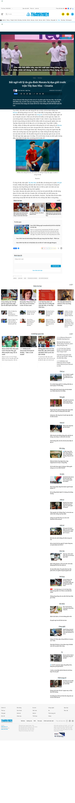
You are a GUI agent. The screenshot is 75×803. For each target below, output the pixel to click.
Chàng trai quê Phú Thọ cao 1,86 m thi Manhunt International (59, 518)
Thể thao (48, 20)
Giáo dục (33, 20)
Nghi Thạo (27, 90)
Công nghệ (53, 20)
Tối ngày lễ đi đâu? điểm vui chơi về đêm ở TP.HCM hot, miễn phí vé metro (68, 530)
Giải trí (44, 20)
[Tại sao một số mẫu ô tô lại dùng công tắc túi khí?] (56, 658)
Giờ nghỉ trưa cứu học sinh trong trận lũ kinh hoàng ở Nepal (68, 401)
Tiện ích (32, 8)
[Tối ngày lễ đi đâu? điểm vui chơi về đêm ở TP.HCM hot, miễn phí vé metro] (56, 531)
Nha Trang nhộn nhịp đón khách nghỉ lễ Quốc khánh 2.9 (61, 487)
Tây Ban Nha (32, 182)
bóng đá (39, 115)
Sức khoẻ (19, 710)
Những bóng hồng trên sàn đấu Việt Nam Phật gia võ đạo (61, 597)
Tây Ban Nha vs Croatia (32, 278)
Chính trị (4, 20)
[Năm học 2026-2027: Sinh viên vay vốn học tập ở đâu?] (56, 557)
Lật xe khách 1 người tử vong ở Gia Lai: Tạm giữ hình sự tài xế (68, 376)
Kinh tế (15, 20)
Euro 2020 (20, 278)
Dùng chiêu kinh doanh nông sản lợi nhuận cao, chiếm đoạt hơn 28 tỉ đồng (61, 390)
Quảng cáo (29, 721)
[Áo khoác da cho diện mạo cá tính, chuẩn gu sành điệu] (56, 683)
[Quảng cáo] (63, 14)
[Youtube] (66, 8)
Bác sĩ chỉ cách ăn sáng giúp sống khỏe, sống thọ (68, 608)
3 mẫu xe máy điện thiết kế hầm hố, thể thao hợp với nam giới (61, 671)
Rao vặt (66, 710)
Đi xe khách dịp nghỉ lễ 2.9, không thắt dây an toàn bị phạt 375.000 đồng (61, 384)
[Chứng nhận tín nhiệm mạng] (59, 735)
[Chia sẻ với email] (30, 94)
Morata (15, 112)
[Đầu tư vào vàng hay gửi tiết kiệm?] (56, 428)
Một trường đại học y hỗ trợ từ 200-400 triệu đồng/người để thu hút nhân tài (61, 564)
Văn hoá (35, 710)
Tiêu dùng (63, 20)
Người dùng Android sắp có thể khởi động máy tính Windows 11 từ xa (68, 631)
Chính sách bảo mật (48, 721)
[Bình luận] (37, 94)
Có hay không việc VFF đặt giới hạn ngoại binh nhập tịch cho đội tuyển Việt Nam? (68, 582)
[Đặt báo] (67, 14)
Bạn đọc (66, 707)
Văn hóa (40, 20)
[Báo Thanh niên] (6, 720)
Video (59, 20)
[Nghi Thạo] (16, 90)
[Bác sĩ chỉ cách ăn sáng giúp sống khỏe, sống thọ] (56, 609)
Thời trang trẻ (68, 20)
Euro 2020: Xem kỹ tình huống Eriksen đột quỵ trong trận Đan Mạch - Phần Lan (37, 238)
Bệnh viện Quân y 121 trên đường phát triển (61, 616)
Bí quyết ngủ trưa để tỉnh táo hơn (58, 620)
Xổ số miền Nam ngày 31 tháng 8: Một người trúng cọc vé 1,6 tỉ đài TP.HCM (61, 467)
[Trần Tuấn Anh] (14, 90)
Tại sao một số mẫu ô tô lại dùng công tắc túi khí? (68, 656)
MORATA (14, 278)
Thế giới (12, 20)
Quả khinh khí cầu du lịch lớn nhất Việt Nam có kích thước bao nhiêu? (68, 479)
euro (25, 278)
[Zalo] (73, 8)
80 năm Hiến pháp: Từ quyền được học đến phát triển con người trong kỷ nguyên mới (60, 569)
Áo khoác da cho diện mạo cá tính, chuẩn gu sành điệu (68, 682)
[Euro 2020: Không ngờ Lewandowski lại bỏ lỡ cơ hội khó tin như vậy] (21, 229)
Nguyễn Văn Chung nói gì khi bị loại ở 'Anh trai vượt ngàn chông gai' (68, 505)
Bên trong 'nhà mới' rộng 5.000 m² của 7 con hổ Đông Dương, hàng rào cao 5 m (68, 454)
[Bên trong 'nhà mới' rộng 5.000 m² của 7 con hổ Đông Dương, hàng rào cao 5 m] (56, 454)
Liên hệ (37, 8)
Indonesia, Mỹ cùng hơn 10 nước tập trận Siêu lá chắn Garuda (61, 415)
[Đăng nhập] (72, 14)
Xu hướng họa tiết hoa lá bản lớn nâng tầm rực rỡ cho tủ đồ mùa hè (61, 696)
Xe (56, 20)
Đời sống (20, 20)
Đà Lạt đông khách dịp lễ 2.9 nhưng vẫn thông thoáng (61, 492)
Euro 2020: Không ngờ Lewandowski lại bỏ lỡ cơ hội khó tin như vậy (45, 226)
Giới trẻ (28, 20)
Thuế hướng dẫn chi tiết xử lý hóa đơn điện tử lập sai (61, 441)
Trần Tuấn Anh (21, 90)
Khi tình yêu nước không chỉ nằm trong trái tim (61, 538)
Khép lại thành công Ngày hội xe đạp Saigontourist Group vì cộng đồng (59, 461)
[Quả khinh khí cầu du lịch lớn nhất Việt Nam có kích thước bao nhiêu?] (56, 480)
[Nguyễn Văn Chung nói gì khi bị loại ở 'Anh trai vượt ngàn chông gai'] (56, 505)
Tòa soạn (40, 721)
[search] (14, 14)
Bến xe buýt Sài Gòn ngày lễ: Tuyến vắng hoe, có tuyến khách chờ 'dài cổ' (61, 544)
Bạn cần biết (26, 8)
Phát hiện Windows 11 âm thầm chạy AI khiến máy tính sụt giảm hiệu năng (61, 645)
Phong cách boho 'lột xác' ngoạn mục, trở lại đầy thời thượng (61, 691)
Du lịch (36, 20)
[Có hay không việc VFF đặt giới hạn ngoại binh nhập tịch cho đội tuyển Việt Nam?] (56, 582)
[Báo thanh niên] (37, 14)
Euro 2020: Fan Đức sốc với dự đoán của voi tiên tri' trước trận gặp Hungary (36, 242)
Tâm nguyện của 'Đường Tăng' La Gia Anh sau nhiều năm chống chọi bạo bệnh (61, 513)
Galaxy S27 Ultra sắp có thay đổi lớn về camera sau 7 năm (61, 639)
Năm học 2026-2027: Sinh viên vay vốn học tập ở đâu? (68, 555)
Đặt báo (23, 721)
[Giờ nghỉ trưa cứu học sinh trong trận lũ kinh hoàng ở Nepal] (56, 403)
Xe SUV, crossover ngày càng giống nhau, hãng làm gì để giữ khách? (61, 665)
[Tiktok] (71, 8)
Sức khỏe (24, 20)
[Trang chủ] (1, 20)
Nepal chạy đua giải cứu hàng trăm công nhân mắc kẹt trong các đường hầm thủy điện (61, 410)
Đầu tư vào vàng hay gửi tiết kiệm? (68, 426)
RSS (35, 721)
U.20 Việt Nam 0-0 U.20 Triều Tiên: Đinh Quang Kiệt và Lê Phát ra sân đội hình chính (61, 591)
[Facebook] (68, 8)
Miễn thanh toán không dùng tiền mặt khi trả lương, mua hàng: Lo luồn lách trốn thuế (61, 436)
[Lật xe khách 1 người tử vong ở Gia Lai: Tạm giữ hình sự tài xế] (56, 377)
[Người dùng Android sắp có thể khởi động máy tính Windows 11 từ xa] (56, 632)
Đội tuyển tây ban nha (43, 278)
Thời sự (8, 20)
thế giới (59, 182)
